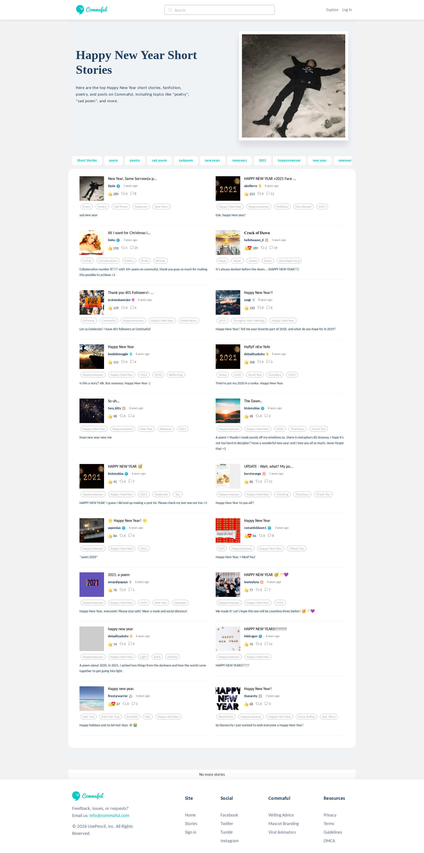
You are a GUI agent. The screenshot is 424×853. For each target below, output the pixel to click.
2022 (262, 160)
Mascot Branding (283, 823)
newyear (345, 160)
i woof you (296, 548)
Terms (329, 823)
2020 (158, 374)
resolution (226, 716)
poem (113, 160)
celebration (189, 320)
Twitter (227, 823)
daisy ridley (306, 716)
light (143, 657)
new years (212, 160)
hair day (88, 716)
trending (282, 494)
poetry (135, 160)
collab (87, 261)
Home (190, 815)
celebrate (161, 494)
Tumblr (227, 832)
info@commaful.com (109, 815)
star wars (329, 716)
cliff (222, 548)
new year (320, 160)
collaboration (108, 261)
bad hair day (110, 716)
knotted (132, 716)
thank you (318, 429)
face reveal (303, 206)
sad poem (159, 160)
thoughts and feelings (249, 320)
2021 (322, 206)
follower (89, 320)
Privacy (330, 815)
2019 (222, 320)
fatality (173, 657)
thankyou (297, 429)
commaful (109, 320)
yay (177, 494)
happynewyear (289, 160)
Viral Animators (282, 832)
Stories (191, 823)
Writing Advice (281, 815)
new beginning (289, 261)
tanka (223, 374)
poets (145, 261)
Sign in (190, 832)
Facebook (229, 815)
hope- (237, 261)
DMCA (329, 840)
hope (222, 261)
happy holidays (168, 716)
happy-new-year (230, 206)
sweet (253, 261)
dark (157, 657)
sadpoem (186, 160)
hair (148, 716)
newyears (239, 160)
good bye (255, 374)
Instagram (229, 840)
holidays (282, 206)
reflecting (176, 374)
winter (161, 261)
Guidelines (333, 832)
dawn (268, 261)
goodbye (275, 374)
